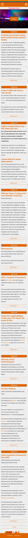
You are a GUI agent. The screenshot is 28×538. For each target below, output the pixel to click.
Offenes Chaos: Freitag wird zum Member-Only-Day (13, 194)
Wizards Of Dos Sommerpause (8, 360)
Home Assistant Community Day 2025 (13, 456)
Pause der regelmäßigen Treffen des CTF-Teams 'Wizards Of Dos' (13, 318)
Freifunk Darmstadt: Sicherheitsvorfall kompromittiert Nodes (13, 37)
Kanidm (14, 400)
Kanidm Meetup (8, 388)
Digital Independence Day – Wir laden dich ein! (13, 127)
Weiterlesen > (14, 80)
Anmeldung (10, 280)
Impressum (17, 535)
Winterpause (7, 248)
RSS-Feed (10, 535)
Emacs (3, 100)
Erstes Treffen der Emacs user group (12, 91)
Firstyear (3, 421)
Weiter (14, 527)
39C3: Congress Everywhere (13, 277)
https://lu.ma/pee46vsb (7, 498)
